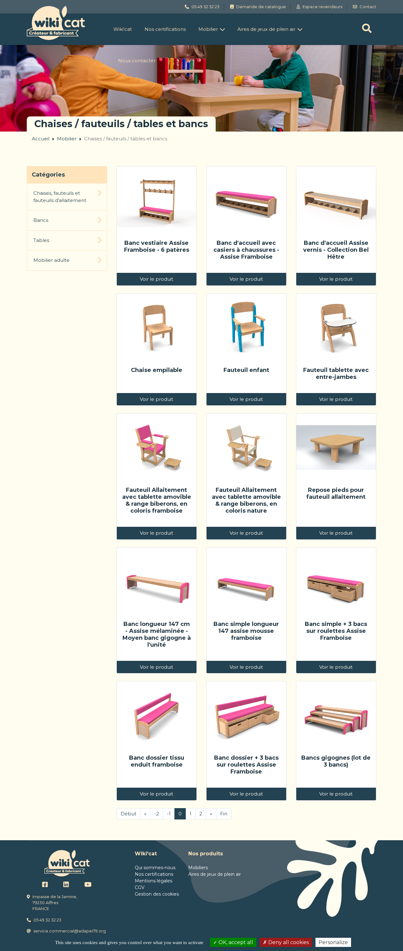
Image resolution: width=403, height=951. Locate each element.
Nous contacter (137, 61)
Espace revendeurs (322, 6)
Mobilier (208, 29)
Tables (41, 240)
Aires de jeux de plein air (266, 29)
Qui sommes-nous (155, 867)
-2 (156, 814)
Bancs (40, 220)
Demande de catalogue (261, 6)
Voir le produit (156, 279)
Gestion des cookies (157, 894)
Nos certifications (165, 29)
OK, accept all (235, 942)
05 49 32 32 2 (204, 6)
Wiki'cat (122, 29)
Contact (368, 6)
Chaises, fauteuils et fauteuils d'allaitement (59, 196)
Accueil (40, 139)
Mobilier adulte (51, 260)
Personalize (333, 942)
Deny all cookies (288, 942)
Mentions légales (153, 881)
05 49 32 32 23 (47, 920)
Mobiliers (198, 867)
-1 (169, 814)
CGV (140, 887)
